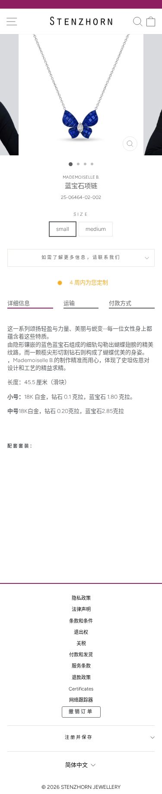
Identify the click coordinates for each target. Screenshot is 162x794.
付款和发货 (81, 655)
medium (96, 229)
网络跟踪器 (81, 700)
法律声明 (81, 609)
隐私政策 (81, 598)
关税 (81, 643)
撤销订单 (81, 712)
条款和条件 (81, 621)
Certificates (81, 689)
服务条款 (81, 666)
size (80, 214)
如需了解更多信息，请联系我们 (81, 257)
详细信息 (18, 303)
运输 (69, 303)
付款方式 (120, 303)
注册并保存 (79, 737)
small (62, 229)
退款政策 (81, 678)
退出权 (81, 632)
